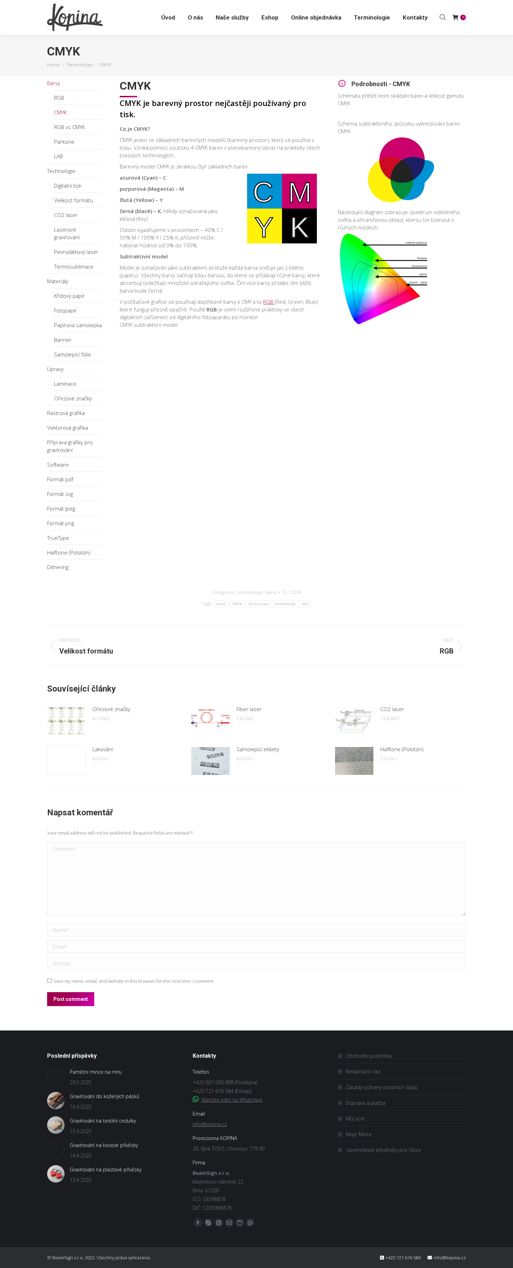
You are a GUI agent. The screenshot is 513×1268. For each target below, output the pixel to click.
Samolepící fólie (72, 354)
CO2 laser (66, 214)
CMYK (60, 112)
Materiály (57, 281)
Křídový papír (69, 295)
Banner (63, 339)
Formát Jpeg (61, 508)
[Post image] (66, 721)
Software (58, 464)
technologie (259, 604)
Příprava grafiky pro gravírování (70, 446)
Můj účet (355, 1118)
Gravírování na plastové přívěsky (105, 1169)
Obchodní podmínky (369, 1055)
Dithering (57, 567)
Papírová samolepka (78, 325)
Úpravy (55, 368)
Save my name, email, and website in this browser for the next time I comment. (134, 981)
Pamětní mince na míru (96, 1072)
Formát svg (60, 493)
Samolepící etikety (258, 749)
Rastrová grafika (66, 412)
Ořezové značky (73, 398)
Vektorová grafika (67, 427)
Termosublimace (74, 266)
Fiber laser (249, 708)
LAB (58, 156)
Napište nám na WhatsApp (231, 1099)
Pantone (64, 141)
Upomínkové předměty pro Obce (383, 1150)
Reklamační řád (363, 1071)
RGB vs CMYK (69, 126)
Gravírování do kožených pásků (104, 1096)
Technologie (61, 170)
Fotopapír (65, 310)
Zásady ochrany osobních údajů (382, 1087)
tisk (305, 604)
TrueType (58, 537)
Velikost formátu (73, 200)
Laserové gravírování (67, 233)
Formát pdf (60, 479)
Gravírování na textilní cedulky (103, 1120)
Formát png (60, 523)
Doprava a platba (365, 1103)
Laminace (65, 383)
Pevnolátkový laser (76, 251)
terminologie (285, 604)
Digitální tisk (67, 185)
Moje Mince (359, 1134)
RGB (59, 97)
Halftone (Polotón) (68, 552)
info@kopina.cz (210, 1124)
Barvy (53, 83)
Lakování (102, 749)
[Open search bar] (443, 17)
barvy (221, 604)
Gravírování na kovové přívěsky (104, 1145)
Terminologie (249, 592)
